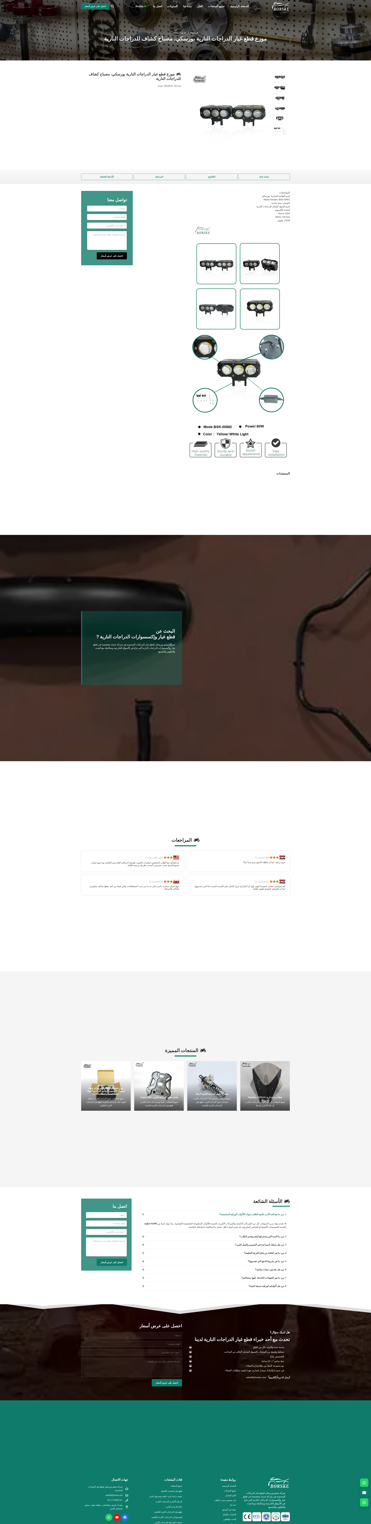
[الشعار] (281, 6)
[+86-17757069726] (125, 1500)
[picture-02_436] (279, 87)
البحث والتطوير (229, 1519)
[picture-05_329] (279, 119)
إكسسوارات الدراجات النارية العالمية (166, 1517)
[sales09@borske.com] (125, 1495)
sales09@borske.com (256, 1377)
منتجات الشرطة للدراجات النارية (168, 1522)
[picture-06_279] (279, 130)
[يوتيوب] (116, 1517)
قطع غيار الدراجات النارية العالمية (168, 1512)
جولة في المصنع (229, 1510)
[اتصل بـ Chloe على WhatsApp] (364, 1502)
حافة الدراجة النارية (174, 1507)
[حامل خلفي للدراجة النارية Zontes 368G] (159, 1086)
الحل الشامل (230, 1495)
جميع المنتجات (230, 1491)
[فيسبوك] (124, 1517)
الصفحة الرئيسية (229, 1486)
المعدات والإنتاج (229, 1514)
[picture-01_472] (279, 77)
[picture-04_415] (279, 109)
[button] (206, 6)
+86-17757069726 (115, 1500)
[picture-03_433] (279, 98)
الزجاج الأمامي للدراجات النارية (169, 1502)
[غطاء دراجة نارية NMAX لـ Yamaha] (265, 1086)
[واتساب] (109, 1517)
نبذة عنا (233, 1505)
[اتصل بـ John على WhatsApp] (364, 1482)
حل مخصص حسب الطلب (225, 1500)
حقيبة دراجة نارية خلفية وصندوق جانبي (165, 1496)
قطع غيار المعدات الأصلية (171, 1491)
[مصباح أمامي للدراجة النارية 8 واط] (212, 1086)
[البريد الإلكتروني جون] (364, 1492)
